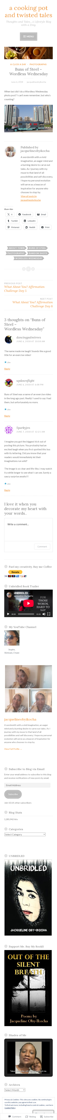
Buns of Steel (37, 248)
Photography (15, 253)
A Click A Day (18, 64)
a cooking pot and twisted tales (28, 11)
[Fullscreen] (48, 614)
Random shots (38, 253)
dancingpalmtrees (28, 337)
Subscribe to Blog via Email (26, 769)
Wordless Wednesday (28, 258)
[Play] (8, 614)
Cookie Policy (10, 1108)
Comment (42, 546)
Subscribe (13, 794)
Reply (7, 368)
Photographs (38, 64)
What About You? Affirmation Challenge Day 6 (32, 303)
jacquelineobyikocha (36, 82)
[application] (28, 603)
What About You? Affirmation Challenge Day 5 (24, 287)
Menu (30, 36)
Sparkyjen (23, 428)
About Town (17, 248)
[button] (28, 118)
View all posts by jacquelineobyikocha (31, 198)
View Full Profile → (13, 749)
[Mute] (43, 614)
